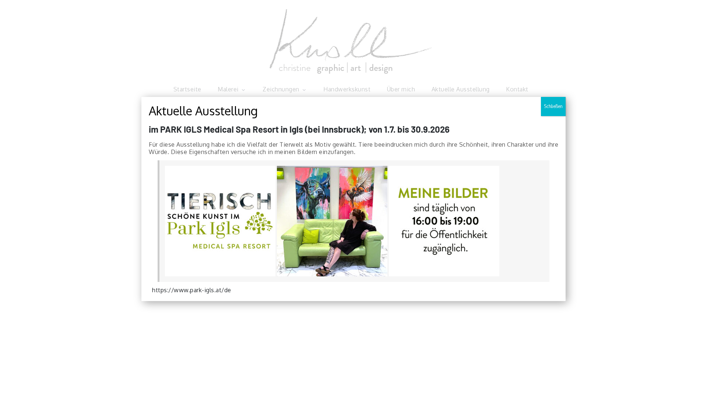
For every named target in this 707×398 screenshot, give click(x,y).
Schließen (553, 106)
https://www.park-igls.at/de (191, 290)
